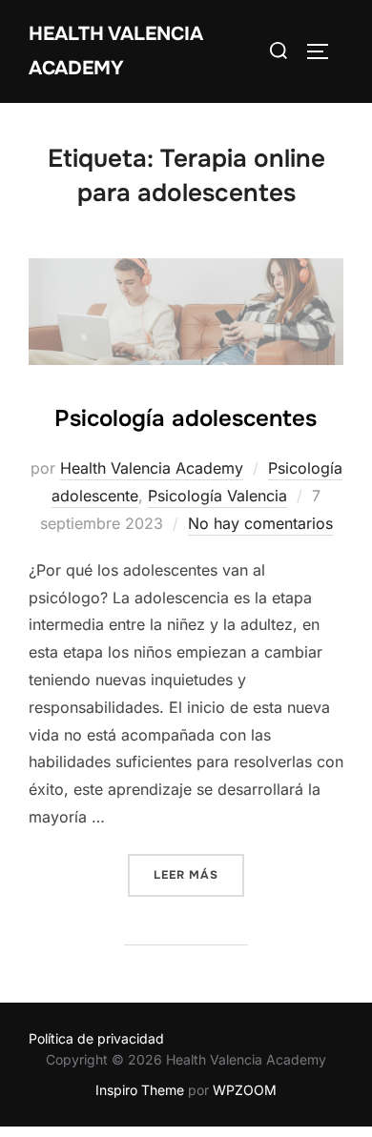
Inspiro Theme (139, 1090)
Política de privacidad (96, 1038)
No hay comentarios (260, 523)
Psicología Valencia (217, 495)
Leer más (199, 874)
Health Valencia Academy (116, 51)
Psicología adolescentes (185, 418)
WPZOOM (245, 1090)
